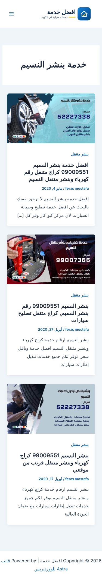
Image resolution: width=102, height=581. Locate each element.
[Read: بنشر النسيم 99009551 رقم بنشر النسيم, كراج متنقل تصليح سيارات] (51, 259)
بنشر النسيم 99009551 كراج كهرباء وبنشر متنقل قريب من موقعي (54, 462)
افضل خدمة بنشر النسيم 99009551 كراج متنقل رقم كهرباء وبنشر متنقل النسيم (56, 172)
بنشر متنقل (80, 154)
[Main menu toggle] (11, 14)
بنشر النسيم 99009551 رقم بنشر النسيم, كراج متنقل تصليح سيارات (53, 313)
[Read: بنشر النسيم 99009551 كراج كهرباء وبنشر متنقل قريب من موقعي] (51, 408)
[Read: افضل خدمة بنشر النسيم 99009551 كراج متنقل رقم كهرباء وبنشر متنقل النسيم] (51, 118)
